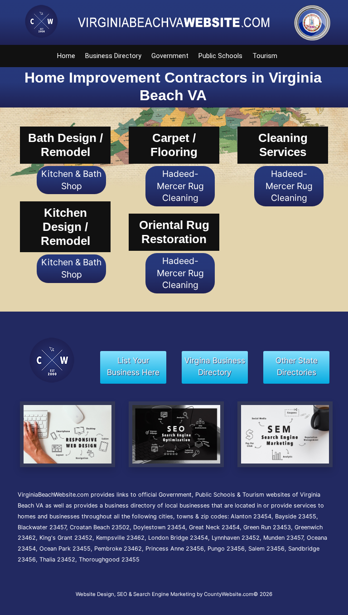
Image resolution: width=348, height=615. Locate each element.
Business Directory (113, 56)
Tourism (264, 56)
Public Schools (220, 56)
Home (66, 56)
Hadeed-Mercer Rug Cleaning (180, 186)
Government (169, 56)
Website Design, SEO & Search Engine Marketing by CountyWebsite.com (164, 594)
